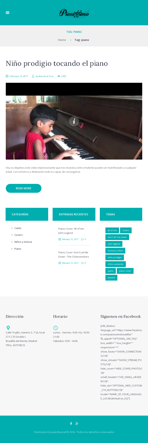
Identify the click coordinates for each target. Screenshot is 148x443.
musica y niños (115, 250)
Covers (18, 235)
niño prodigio (115, 257)
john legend (114, 243)
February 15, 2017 (19, 76)
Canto (17, 228)
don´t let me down (117, 237)
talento (111, 277)
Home (62, 40)
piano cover (125, 270)
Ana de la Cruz (46, 76)
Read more (23, 188)
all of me (112, 230)
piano (111, 270)
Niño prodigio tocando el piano (57, 63)
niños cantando (116, 264)
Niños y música (23, 241)
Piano (17, 248)
